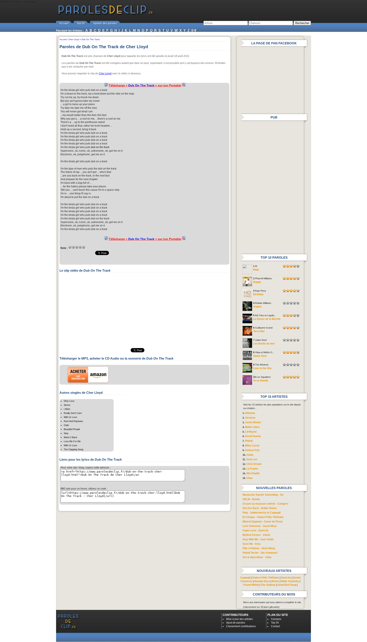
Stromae (250, 417)
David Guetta (253, 436)
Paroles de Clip (105, 14)
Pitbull (249, 440)
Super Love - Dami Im (255, 530)
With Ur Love (70, 417)
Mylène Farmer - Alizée (256, 534)
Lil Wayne (251, 431)
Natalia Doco (262, 581)
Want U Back (70, 437)
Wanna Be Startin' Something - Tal (263, 494)
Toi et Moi (258, 331)
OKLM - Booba (251, 499)
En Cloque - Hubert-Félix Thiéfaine (263, 517)
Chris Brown (253, 464)
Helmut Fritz (252, 450)
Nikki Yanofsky (290, 581)
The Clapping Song (73, 449)
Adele (249, 454)
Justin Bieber (253, 422)
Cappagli (245, 577)
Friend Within (251, 584)
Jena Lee (251, 459)
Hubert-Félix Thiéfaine (266, 577)
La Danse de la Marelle (267, 318)
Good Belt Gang (286, 584)
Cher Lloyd (105, 73)
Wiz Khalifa (253, 473)
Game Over (260, 355)
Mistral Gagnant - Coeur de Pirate (263, 521)
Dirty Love (69, 401)
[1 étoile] (70, 247)
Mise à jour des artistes (239, 619)
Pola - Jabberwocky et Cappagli (262, 512)
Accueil (63, 23)
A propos (276, 619)
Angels (257, 306)
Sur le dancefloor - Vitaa (257, 557)
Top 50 (81, 23)
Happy (257, 282)
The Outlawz (268, 584)
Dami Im (286, 577)
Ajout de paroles (235, 622)
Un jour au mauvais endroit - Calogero (265, 503)
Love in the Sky (262, 368)
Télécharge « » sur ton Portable (145, 85)
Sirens (67, 405)
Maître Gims (252, 427)
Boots (275, 581)
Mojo (256, 269)
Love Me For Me (72, 441)
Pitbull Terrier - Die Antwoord (260, 552)
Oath (66, 425)
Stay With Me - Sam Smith (258, 539)
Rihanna (250, 413)
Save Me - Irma (252, 543)
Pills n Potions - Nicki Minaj (259, 548)
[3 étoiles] (77, 247)
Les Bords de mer (264, 343)
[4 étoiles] (80, 247)
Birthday (258, 294)
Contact (275, 626)
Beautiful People (72, 429)
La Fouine (252, 468)
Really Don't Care (73, 413)
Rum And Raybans (73, 421)
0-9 (193, 30)
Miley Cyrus (252, 445)
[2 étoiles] (73, 247)
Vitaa (249, 478)
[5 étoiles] (83, 247)
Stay (66, 433)
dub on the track (100, 147)
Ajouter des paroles (105, 23)
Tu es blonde (260, 380)
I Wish (67, 409)
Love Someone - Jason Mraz (260, 526)
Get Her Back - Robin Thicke (260, 508)
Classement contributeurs (241, 626)
